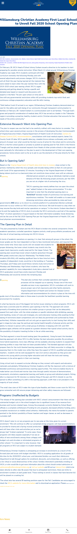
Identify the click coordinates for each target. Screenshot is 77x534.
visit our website (37, 467)
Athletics (24, 59)
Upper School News (11, 61)
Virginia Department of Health (61, 62)
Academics (7, 59)
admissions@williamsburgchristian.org (14, 467)
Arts (20, 59)
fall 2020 (20, 62)
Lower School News (53, 59)
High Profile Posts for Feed (41, 59)
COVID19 (15, 62)
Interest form (61, 467)
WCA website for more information (21, 483)
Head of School (30, 59)
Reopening (42, 62)
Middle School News (64, 59)
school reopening (49, 62)
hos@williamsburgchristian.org (7, 486)
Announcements (15, 59)
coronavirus (9, 62)
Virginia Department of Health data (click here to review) (33, 165)
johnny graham (35, 62)
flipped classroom (26, 62)
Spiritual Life (72, 59)
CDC (5, 62)
